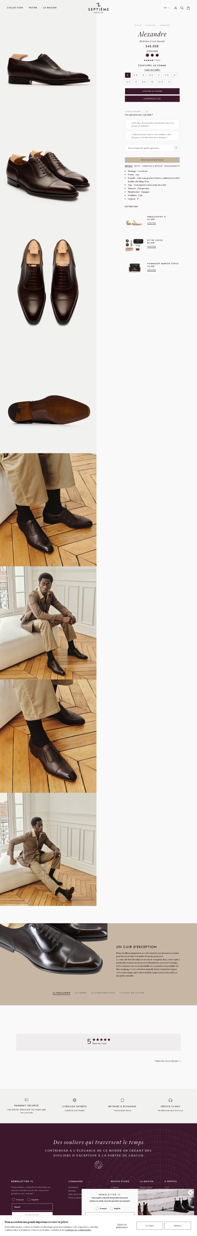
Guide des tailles (152, 69)
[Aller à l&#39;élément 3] (103, 70)
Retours (72, 1190)
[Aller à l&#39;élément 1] (103, 46)
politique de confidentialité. (79, 1229)
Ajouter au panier (152, 91)
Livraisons (73, 1187)
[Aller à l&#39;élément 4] (103, 81)
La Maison (50, 8)
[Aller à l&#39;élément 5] (103, 93)
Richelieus (151, 25)
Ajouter (151, 223)
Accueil (138, 25)
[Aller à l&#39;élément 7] (103, 117)
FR (165, 8)
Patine (33, 8)
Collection (15, 8)
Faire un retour (75, 1194)
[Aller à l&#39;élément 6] (103, 105)
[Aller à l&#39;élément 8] (103, 128)
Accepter (149, 1225)
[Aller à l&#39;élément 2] (103, 58)
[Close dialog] (190, 1192)
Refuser (177, 1225)
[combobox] (167, 1061)
